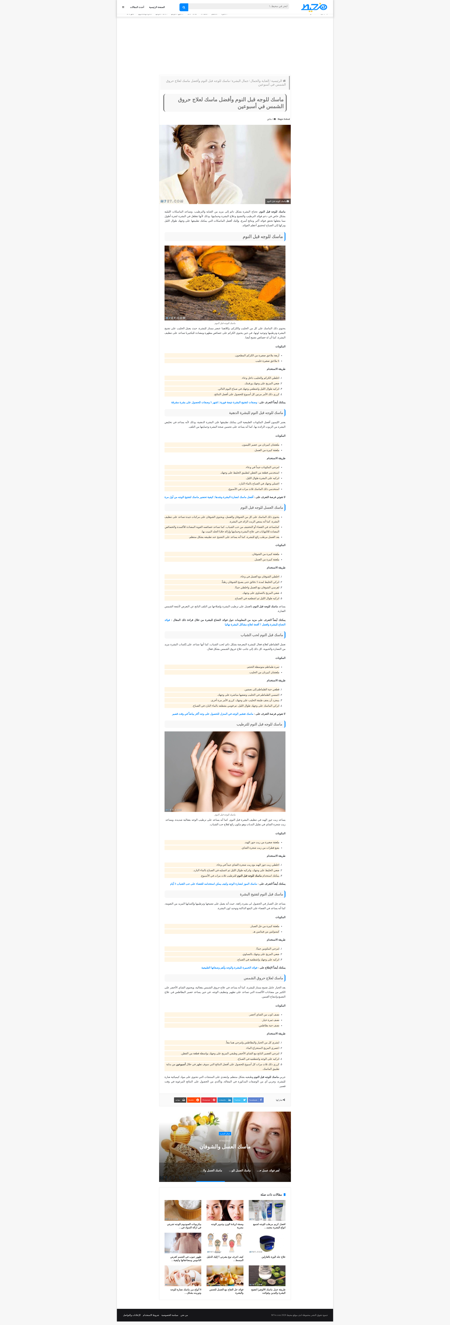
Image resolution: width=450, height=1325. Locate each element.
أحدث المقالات (137, 7)
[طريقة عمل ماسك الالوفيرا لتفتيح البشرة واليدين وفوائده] (267, 1275)
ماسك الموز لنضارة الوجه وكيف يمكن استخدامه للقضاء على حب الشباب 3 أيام (213, 883)
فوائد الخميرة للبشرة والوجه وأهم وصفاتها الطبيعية (229, 967)
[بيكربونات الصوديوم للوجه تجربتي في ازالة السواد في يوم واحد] (183, 1210)
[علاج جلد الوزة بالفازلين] (267, 1243)
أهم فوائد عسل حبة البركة (225, 1147)
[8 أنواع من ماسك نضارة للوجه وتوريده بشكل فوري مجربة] (183, 1275)
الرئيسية (277, 81)
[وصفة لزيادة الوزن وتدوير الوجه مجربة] (225, 1210)
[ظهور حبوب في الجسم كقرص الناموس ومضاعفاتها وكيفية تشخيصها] (183, 1243)
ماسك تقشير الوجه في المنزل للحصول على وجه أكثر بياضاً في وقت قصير (212, 713)
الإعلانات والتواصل (132, 1315)
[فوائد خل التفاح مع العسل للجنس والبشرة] (225, 1275)
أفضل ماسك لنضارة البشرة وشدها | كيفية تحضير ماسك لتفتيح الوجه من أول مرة (209, 497)
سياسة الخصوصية (169, 1315)
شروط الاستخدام (151, 1315)
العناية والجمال (259, 81)
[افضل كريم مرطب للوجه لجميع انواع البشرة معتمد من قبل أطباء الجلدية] (267, 1210)
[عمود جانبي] (123, 7)
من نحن (184, 1315)
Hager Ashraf (284, 119)
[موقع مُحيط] (313, 7)
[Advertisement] (225, 45)
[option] (225, 1147)
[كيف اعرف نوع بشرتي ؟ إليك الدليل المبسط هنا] (225, 1243)
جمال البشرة (240, 81)
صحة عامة (225, 1134)
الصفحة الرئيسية (157, 7)
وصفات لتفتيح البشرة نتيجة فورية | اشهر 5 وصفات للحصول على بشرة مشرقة (214, 402)
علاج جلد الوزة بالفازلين (273, 1257)
